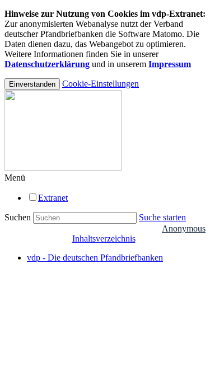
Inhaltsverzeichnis (104, 238)
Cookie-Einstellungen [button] (100, 83)
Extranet (53, 197)
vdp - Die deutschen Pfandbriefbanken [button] (95, 257)
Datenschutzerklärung (47, 64)
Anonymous (184, 228)
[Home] (63, 167)
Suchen (17, 217)
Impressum (169, 64)
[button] (14, 177)
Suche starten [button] (162, 217)
